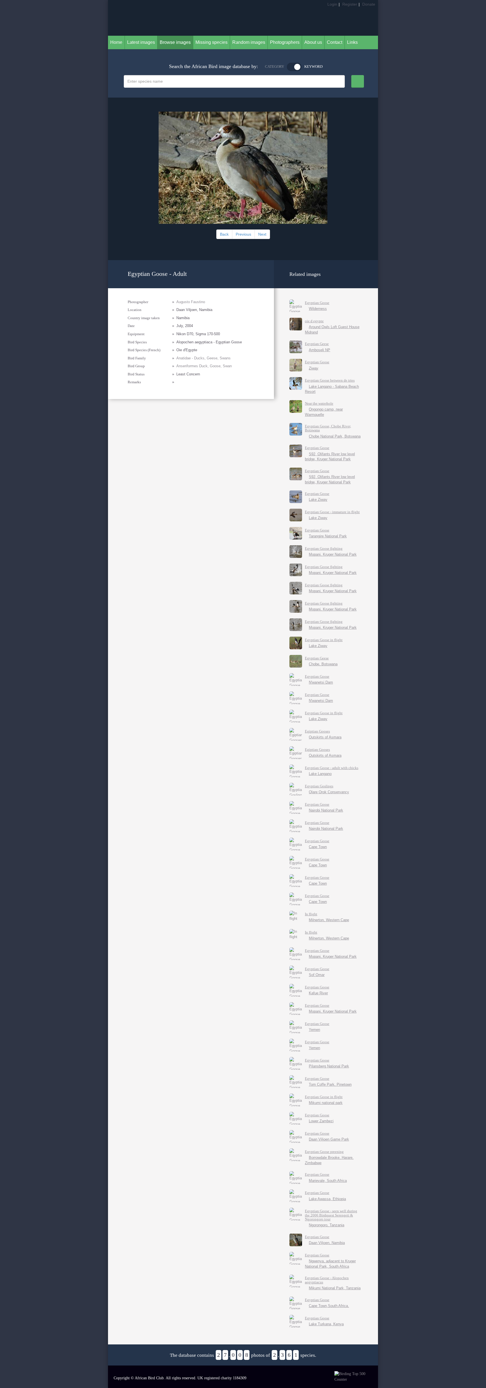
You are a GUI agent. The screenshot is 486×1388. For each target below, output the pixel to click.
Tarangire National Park (328, 536)
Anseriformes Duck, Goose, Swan (204, 366)
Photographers (285, 42)
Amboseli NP (319, 350)
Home (116, 42)
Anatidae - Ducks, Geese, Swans (203, 358)
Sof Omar (317, 975)
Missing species (211, 42)
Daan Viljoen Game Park (329, 1139)
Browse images (175, 42)
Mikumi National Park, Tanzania (335, 1288)
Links (352, 42)
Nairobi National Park (326, 810)
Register (349, 4)
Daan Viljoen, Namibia (327, 1243)
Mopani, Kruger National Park (333, 554)
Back (224, 234)
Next (262, 234)
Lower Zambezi (321, 1121)
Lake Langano (320, 774)
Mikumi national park (326, 1103)
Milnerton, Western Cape (329, 920)
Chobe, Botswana (323, 664)
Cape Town (318, 847)
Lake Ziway (318, 499)
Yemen (314, 1030)
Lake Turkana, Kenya (326, 1324)
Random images (248, 42)
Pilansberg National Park (329, 1066)
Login (332, 4)
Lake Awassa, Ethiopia (327, 1199)
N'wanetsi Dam (321, 682)
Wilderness (318, 309)
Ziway (313, 368)
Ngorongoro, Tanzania (326, 1225)
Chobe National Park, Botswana (335, 436)
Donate (368, 4)
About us (313, 42)
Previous (243, 234)
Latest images (141, 42)
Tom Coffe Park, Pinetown (330, 1084)
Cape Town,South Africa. (329, 1306)
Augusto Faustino (190, 302)
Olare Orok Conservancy (329, 792)
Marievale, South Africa (328, 1181)
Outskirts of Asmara (325, 737)
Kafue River (318, 993)
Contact (334, 42)
